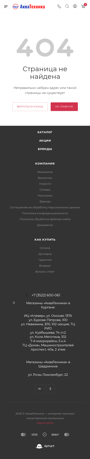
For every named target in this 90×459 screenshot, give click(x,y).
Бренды (45, 149)
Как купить (45, 239)
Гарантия (45, 259)
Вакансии (45, 177)
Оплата (45, 248)
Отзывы (45, 189)
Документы (45, 225)
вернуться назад (30, 106)
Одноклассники (50, 388)
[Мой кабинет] (75, 7)
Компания (45, 163)
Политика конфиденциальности (45, 213)
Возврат (45, 265)
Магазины (45, 195)
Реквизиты (45, 172)
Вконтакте (39, 388)
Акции (45, 140)
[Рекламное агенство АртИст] (45, 446)
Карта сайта (45, 422)
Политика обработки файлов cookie (45, 219)
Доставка (45, 254)
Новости (45, 183)
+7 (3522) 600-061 (46, 295)
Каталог (45, 132)
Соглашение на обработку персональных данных (45, 207)
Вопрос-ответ (45, 271)
